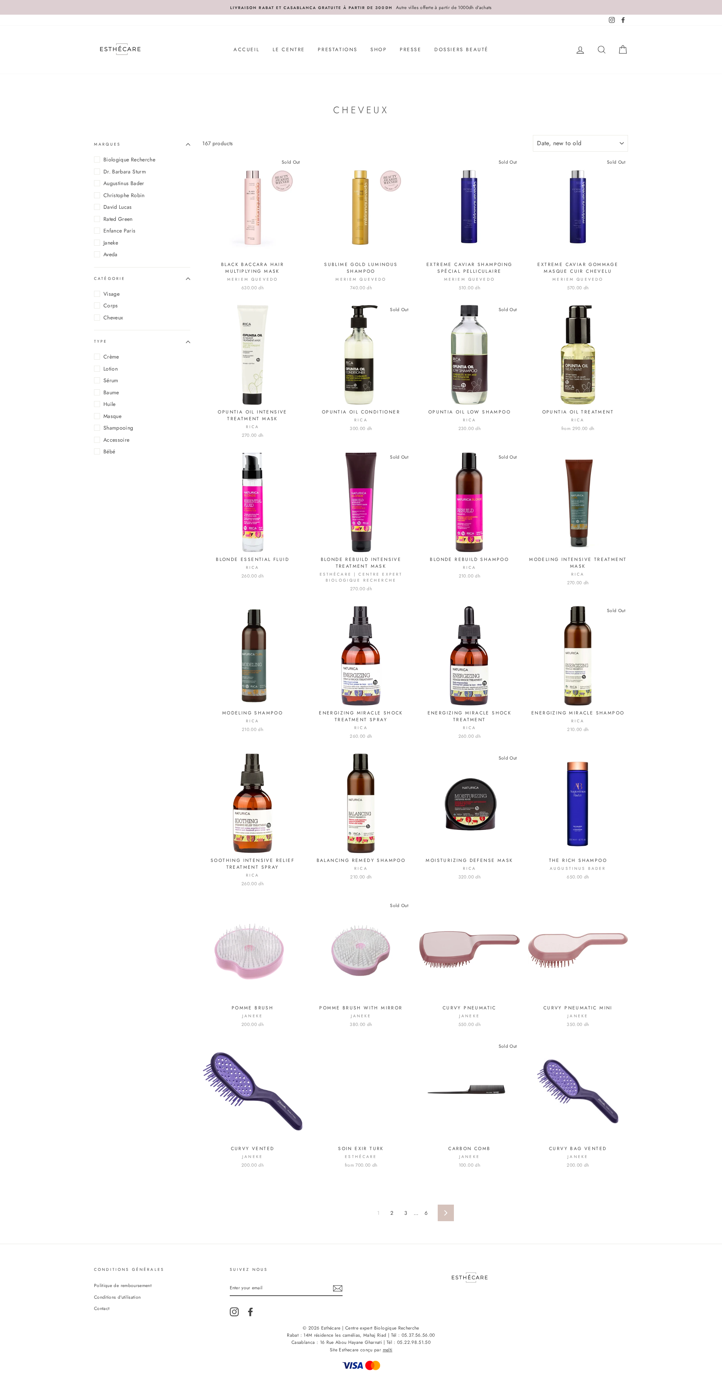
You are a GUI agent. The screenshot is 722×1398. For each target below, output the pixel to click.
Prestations (338, 49)
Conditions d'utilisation (117, 1297)
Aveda (110, 254)
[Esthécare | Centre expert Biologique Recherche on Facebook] (250, 1311)
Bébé (109, 451)
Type (101, 341)
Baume (111, 392)
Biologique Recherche (129, 159)
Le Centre (289, 49)
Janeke (110, 242)
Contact (101, 1308)
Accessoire (116, 440)
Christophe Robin (124, 195)
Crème (111, 356)
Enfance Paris (119, 230)
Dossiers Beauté (461, 49)
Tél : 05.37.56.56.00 (413, 1335)
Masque (112, 416)
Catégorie (109, 278)
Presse (411, 49)
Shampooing (118, 428)
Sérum (110, 380)
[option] (361, 7)
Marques (107, 144)
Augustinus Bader (123, 183)
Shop (378, 49)
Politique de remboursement (123, 1285)
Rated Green (118, 219)
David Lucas (117, 207)
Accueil (246, 49)
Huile (109, 404)
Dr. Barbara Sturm (124, 171)
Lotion (110, 368)
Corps (110, 305)
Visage (111, 294)
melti (388, 1349)
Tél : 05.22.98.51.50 (409, 1342)
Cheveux (113, 317)
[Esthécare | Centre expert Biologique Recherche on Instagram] (234, 1311)
